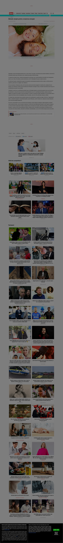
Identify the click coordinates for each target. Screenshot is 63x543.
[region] (31, 533)
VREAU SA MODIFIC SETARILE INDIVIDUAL (56, 533)
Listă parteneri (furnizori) (32, 532)
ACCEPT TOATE (56, 529)
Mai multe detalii (7, 529)
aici (16, 536)
